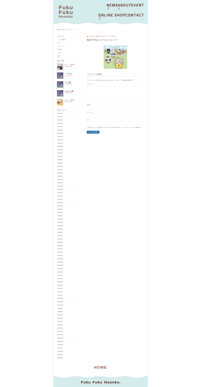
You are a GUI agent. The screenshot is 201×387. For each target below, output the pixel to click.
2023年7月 (60, 235)
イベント (59, 52)
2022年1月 (60, 295)
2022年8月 (60, 272)
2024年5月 (60, 202)
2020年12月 (60, 338)
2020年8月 (60, 351)
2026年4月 (60, 126)
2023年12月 (60, 219)
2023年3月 (60, 248)
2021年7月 (60, 315)
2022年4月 (60, 285)
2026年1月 (60, 136)
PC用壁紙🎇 (68, 82)
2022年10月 (60, 265)
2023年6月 (60, 239)
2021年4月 (60, 324)
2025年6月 (60, 159)
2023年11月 (60, 222)
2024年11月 (60, 182)
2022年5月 (60, 282)
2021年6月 (60, 318)
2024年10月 (60, 186)
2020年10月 (60, 344)
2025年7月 (60, 156)
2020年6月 (60, 358)
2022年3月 (60, 288)
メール (89, 112)
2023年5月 (60, 242)
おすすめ (59, 49)
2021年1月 (60, 334)
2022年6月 (60, 278)
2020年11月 (60, 341)
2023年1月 (60, 255)
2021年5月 (60, 321)
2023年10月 (60, 225)
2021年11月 (60, 301)
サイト (89, 119)
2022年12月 (60, 258)
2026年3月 (60, 130)
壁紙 (58, 56)
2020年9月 (60, 348)
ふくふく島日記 (61, 39)
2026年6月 (60, 120)
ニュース (59, 46)
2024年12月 (60, 179)
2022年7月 (60, 275)
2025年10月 (60, 146)
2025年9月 (60, 149)
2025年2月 (60, 173)
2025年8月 (60, 153)
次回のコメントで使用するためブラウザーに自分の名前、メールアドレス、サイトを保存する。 (115, 127)
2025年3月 (60, 169)
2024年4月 (60, 206)
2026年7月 (60, 116)
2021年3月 (60, 328)
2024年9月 (60, 189)
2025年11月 (60, 143)
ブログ (59, 42)
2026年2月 (60, 133)
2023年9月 (60, 229)
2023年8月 (60, 232)
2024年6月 (60, 199)
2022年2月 (60, 291)
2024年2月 (60, 212)
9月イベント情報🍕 (69, 64)
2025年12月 (60, 139)
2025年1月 (60, 176)
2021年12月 (60, 298)
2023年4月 (60, 245)
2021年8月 (60, 311)
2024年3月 (60, 209)
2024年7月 (60, 196)
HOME (100, 367)
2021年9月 (60, 308)
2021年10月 (60, 305)
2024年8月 (60, 192)
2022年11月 (60, 262)
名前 (89, 104)
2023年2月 (60, 252)
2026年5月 (60, 123)
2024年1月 (60, 215)
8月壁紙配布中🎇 (69, 91)
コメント (90, 84)
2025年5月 (60, 163)
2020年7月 (60, 354)
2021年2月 (60, 331)
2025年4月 (60, 166)
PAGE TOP (195, 374)
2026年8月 (60, 113)
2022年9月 (60, 268)
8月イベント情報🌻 (69, 100)
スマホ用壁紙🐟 (68, 73)
